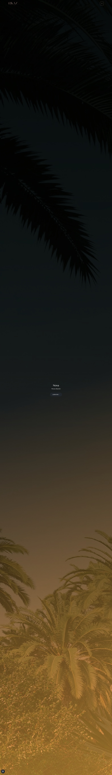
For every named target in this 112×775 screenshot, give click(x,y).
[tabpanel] (56, 387)
